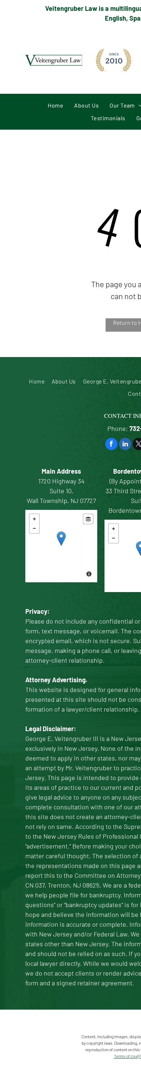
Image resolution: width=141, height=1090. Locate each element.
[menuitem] (55, 105)
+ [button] (34, 519)
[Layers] (88, 519)
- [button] (34, 528)
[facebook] (111, 445)
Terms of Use (126, 1055)
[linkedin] (125, 445)
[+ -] (61, 546)
